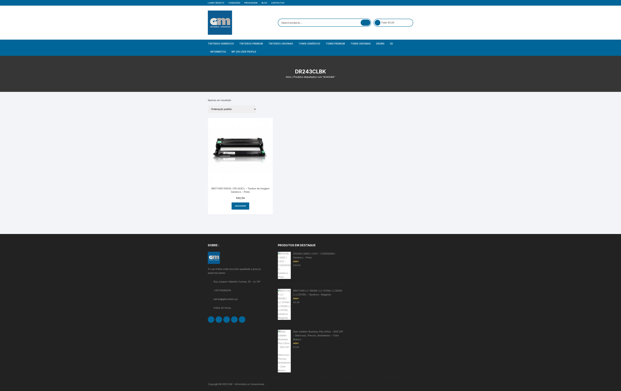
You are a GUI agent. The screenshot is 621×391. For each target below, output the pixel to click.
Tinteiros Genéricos (221, 43)
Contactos (277, 3)
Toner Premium (335, 43)
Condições (234, 3)
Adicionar (240, 206)
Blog (264, 3)
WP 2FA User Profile (243, 51)
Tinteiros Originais (280, 43)
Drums (380, 43)
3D (391, 43)
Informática (218, 51)
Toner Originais (360, 43)
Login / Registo (216, 3)
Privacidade (251, 3)
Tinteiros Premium (251, 43)
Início (288, 77)
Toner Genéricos (309, 43)
